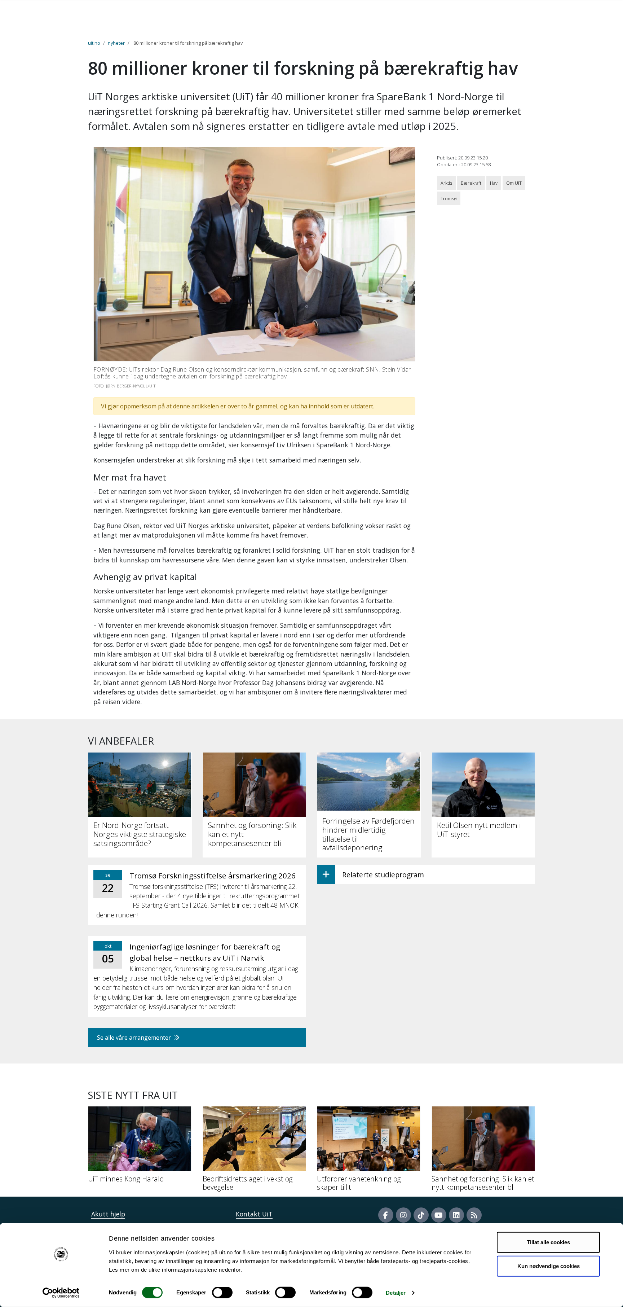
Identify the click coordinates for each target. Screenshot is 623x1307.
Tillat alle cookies (548, 1242)
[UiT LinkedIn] (456, 1215)
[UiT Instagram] (403, 1215)
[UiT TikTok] (421, 1215)
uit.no (94, 43)
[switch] (222, 1292)
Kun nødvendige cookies (548, 1266)
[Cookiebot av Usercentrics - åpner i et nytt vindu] (61, 1293)
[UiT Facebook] (385, 1215)
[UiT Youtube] (438, 1215)
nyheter (116, 43)
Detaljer (396, 1293)
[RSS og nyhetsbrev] (474, 1215)
